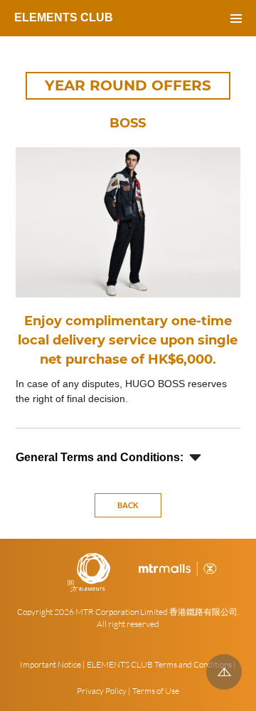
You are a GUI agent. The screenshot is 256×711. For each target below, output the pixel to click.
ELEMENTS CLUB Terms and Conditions (159, 664)
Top (224, 672)
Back (128, 505)
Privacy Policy (102, 690)
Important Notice (50, 664)
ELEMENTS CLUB (63, 17)
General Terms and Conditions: (99, 457)
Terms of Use (155, 690)
